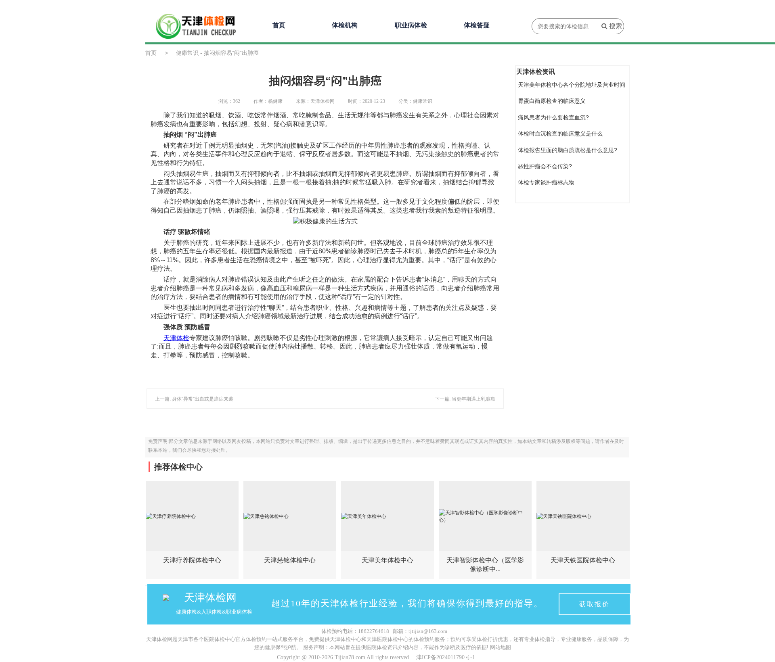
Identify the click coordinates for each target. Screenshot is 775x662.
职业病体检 (411, 25)
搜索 (614, 26)
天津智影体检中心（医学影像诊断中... (485, 564)
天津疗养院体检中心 (192, 560)
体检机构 (345, 25)
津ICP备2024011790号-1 (445, 657)
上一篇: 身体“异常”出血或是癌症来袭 (194, 399)
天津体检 (176, 337)
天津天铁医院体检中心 (583, 560)
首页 (278, 25)
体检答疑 (477, 25)
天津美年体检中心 (387, 560)
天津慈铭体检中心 (290, 560)
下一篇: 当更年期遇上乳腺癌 (465, 399)
